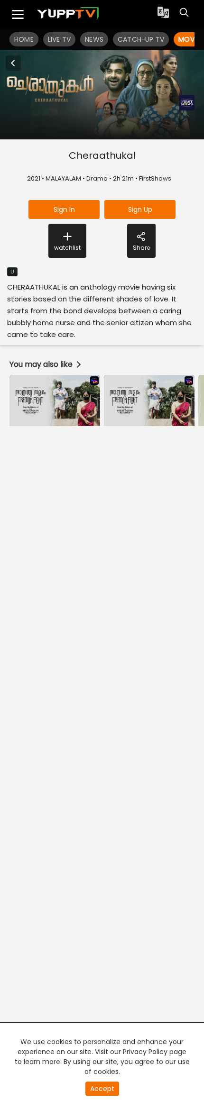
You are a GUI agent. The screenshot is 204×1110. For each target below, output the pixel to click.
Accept (102, 1088)
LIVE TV (59, 39)
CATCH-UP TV (141, 39)
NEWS (94, 39)
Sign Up (140, 209)
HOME (24, 39)
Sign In (64, 209)
